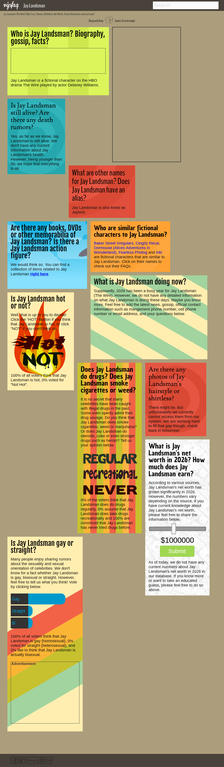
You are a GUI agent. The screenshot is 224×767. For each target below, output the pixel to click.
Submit (177, 551)
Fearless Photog (133, 252)
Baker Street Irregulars (113, 243)
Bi (13, 623)
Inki (159, 252)
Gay (15, 599)
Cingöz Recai (147, 243)
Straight (18, 611)
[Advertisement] (146, 94)
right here (39, 274)
